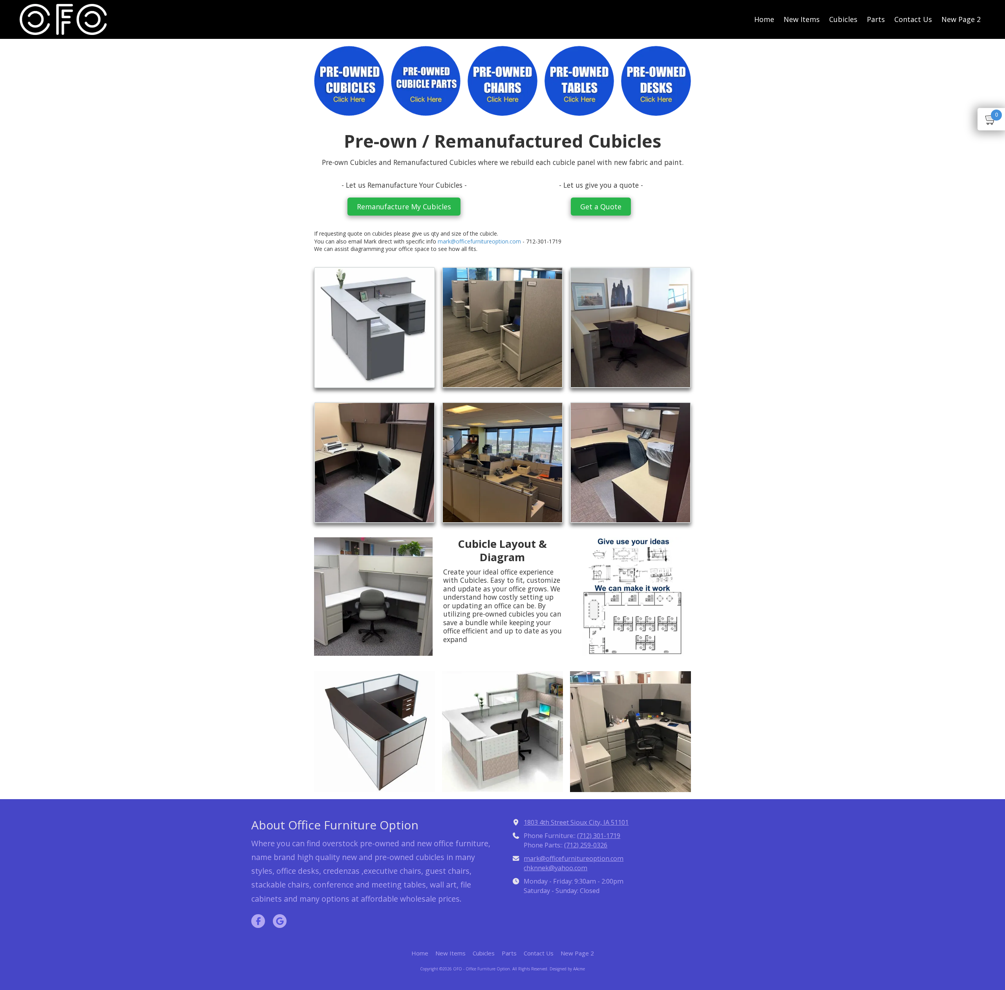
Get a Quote (600, 206)
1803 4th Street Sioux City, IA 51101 (576, 822)
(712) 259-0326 (585, 845)
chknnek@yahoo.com (555, 868)
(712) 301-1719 (598, 835)
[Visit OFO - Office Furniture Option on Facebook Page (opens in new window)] (258, 921)
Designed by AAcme (567, 969)
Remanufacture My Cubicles (404, 206)
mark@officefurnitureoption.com (479, 241)
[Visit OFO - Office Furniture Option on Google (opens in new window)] (280, 921)
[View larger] (374, 327)
